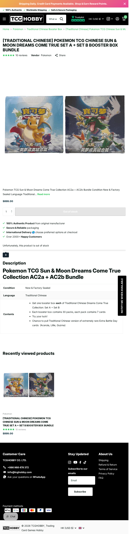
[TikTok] (85, 462)
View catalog (5, 18)
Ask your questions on (26, 476)
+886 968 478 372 (18, 467)
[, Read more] (109, 19)
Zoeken (61, 19)
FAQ (101, 477)
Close (124, 4)
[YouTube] (75, 462)
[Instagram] (69, 462)
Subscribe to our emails (78, 471)
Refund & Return (108, 464)
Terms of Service (108, 469)
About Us (105, 454)
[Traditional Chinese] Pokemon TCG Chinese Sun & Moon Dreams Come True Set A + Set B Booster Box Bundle (28, 422)
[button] (12, 209)
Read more (43, 194)
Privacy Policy (106, 473)
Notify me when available (121, 295)
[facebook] (80, 462)
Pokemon (46, 55)
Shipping (103, 460)
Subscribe (80, 491)
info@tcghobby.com (20, 472)
